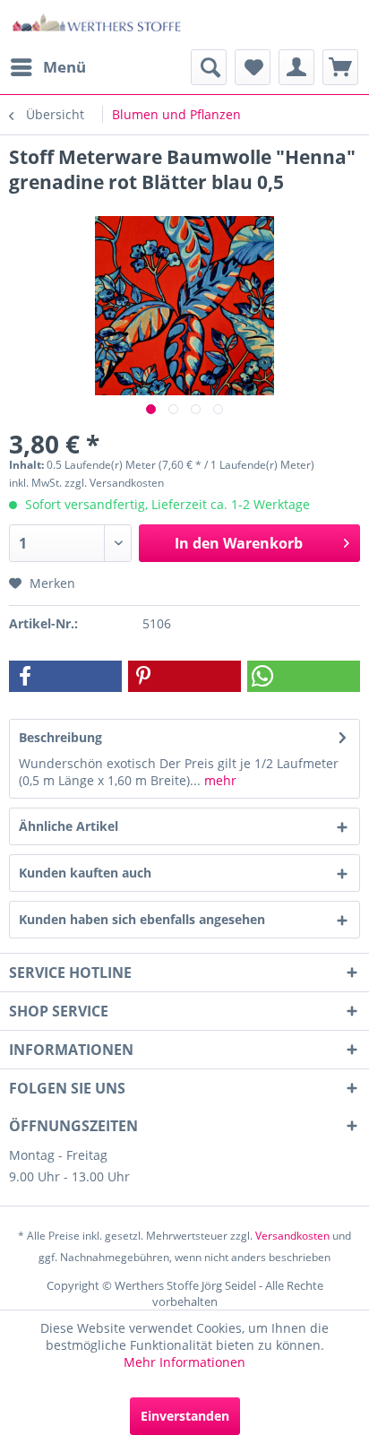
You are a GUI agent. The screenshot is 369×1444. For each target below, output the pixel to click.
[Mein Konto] (296, 67)
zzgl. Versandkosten (114, 482)
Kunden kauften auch (85, 872)
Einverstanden (185, 1415)
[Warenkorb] (340, 67)
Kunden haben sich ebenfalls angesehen (142, 919)
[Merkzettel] (252, 67)
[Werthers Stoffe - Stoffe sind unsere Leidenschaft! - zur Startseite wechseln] (96, 24)
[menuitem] (47, 67)
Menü (64, 66)
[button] (65, 676)
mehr (218, 780)
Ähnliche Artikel (68, 825)
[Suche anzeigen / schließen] (209, 67)
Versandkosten (292, 1235)
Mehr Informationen (184, 1362)
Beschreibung (60, 737)
